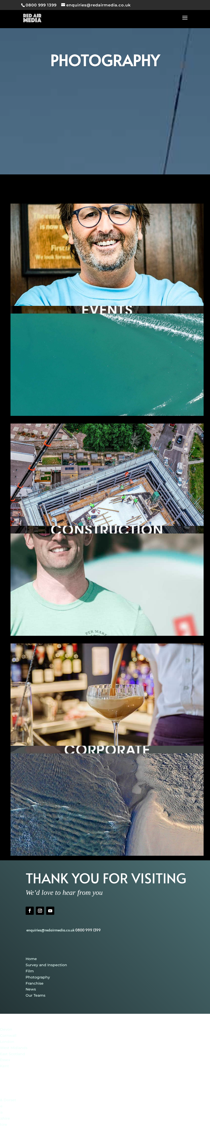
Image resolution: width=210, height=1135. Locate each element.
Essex (5, 1060)
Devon (6, 1029)
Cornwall (8, 1035)
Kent (4, 1066)
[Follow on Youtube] (50, 911)
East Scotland (12, 1054)
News (31, 989)
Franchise (35, 983)
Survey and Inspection (46, 965)
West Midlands (13, 1047)
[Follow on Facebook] (30, 911)
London (7, 1041)
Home (31, 958)
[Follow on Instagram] (40, 911)
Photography (38, 977)
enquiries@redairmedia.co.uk (50, 930)
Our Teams (35, 995)
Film (30, 971)
